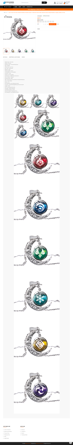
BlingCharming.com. (39, 443)
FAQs (5, 436)
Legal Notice (6, 438)
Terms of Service (7, 429)
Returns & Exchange (8, 431)
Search (22, 433)
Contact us (23, 431)
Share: (38, 28)
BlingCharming (28, 443)
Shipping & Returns (14, 57)
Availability (39, 16)
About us (23, 429)
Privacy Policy (6, 433)
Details (5, 57)
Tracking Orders (24, 434)
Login (57, 3)
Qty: (38, 24)
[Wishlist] (58, 24)
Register (61, 3)
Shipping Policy (7, 434)
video (23, 57)
